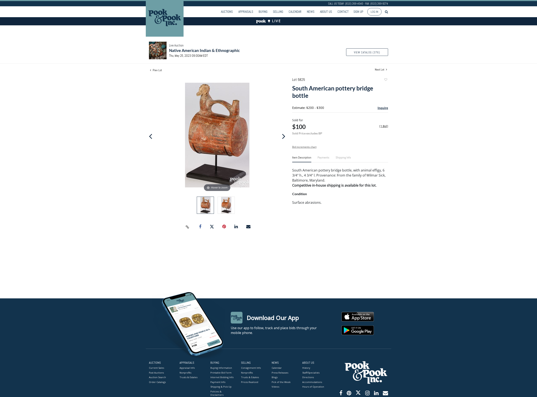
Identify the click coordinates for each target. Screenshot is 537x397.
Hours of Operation (313, 386)
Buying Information (221, 367)
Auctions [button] (227, 11)
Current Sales (156, 367)
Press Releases (280, 372)
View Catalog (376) (367, 52)
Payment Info (217, 382)
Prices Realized (249, 382)
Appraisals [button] (245, 11)
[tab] (301, 159)
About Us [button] (326, 11)
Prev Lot (157, 70)
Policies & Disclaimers (216, 393)
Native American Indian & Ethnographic (204, 50)
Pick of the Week (281, 382)
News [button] (310, 11)
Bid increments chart (304, 147)
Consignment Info (251, 367)
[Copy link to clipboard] (187, 226)
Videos (275, 386)
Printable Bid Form (221, 372)
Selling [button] (278, 11)
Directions (308, 377)
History (306, 367)
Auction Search (157, 377)
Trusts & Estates (188, 377)
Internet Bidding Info (222, 377)
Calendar (295, 11)
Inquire (383, 108)
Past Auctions (156, 372)
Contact (343, 11)
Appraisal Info (187, 367)
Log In (374, 12)
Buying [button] (263, 11)
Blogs (275, 377)
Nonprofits (185, 372)
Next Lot (380, 69)
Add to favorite (385, 80)
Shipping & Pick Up (221, 386)
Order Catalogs (157, 382)
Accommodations (312, 382)
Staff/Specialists (310, 372)
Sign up (358, 11)
